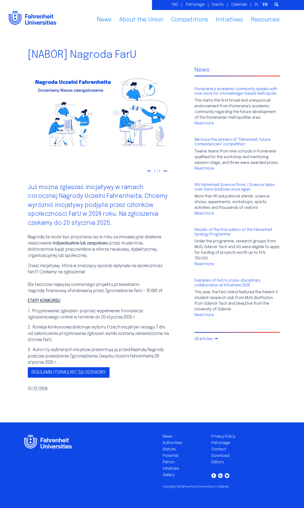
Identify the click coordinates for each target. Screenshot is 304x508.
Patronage (195, 5)
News (104, 20)
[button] (149, 171)
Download (220, 456)
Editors (217, 462)
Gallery (169, 475)
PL (257, 5)
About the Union (141, 20)
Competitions (189, 20)
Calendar (239, 5)
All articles (204, 339)
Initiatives (229, 20)
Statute (169, 449)
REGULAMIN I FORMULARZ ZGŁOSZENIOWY (69, 372)
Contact (218, 449)
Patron (169, 462)
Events (218, 5)
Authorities (172, 443)
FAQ (175, 5)
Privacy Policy (223, 437)
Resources (265, 20)
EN (265, 5)
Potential (170, 456)
